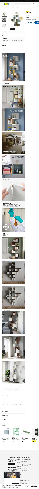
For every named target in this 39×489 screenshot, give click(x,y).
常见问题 (22, 467)
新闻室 (29, 459)
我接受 (34, 486)
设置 (27, 486)
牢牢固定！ (29, 464)
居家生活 (25, 468)
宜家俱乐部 (19, 466)
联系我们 (22, 462)
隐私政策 (20, 480)
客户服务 (22, 461)
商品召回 (29, 462)
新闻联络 (29, 461)
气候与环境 (26, 465)
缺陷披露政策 (24, 480)
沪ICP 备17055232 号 (22, 482)
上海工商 (20, 481)
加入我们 (25, 461)
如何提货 (27, 17)
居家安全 (22, 459)
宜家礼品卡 (22, 473)
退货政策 (22, 468)
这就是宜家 (26, 459)
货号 (2, 35)
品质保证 (22, 470)
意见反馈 (25, 470)
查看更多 (11, 461)
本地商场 (18, 462)
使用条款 (28, 480)
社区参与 (25, 467)
